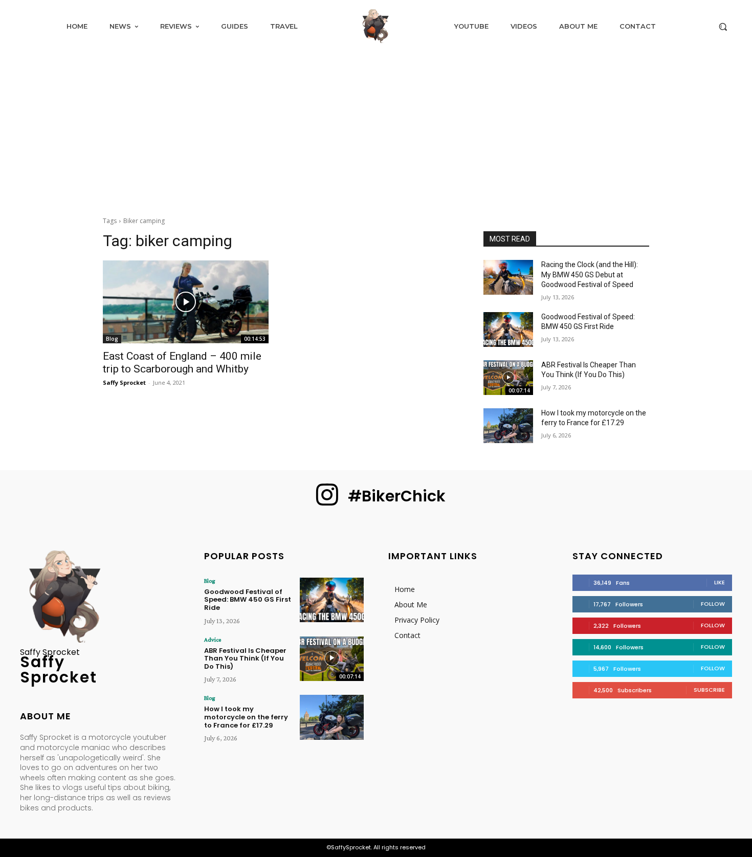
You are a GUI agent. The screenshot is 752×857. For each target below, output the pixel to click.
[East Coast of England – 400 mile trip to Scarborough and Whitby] (186, 301)
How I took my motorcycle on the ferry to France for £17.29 (246, 717)
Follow (713, 604)
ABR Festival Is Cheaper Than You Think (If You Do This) (245, 658)
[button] (723, 26)
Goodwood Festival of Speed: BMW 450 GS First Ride (247, 599)
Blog (112, 338)
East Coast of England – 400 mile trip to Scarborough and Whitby (182, 362)
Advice (212, 639)
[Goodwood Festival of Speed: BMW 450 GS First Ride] (508, 329)
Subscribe (709, 690)
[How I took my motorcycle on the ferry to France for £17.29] (508, 425)
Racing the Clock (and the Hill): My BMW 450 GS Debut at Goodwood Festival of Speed (589, 274)
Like (719, 582)
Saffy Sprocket (124, 382)
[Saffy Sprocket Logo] (376, 26)
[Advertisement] (376, 129)
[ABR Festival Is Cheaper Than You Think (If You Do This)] (508, 377)
